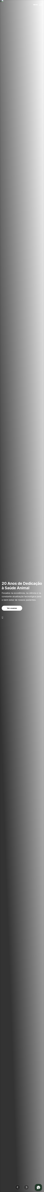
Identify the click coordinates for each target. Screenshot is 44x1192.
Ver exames (12, 608)
